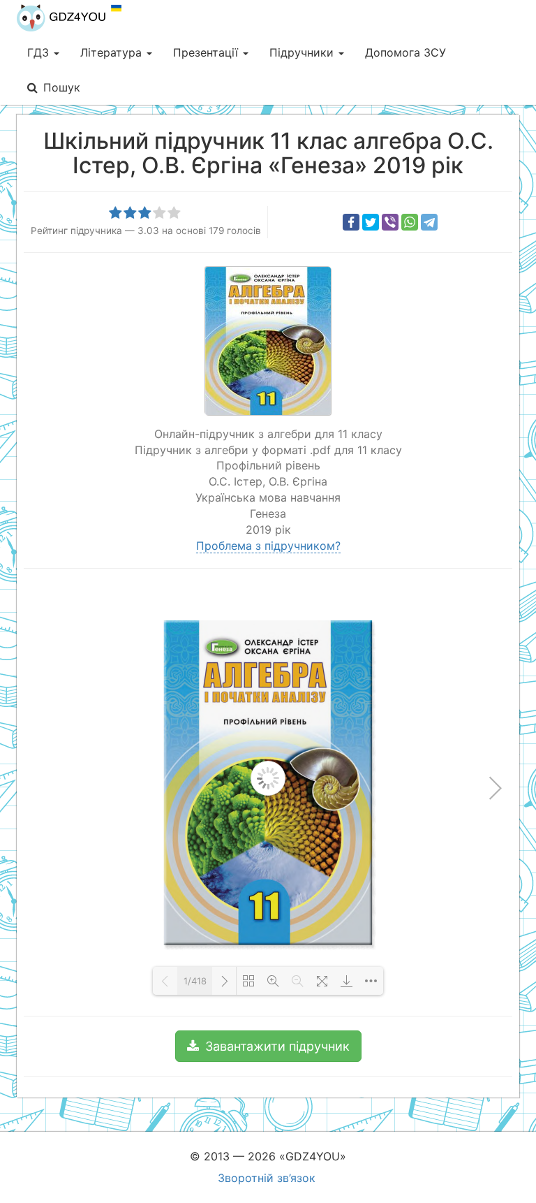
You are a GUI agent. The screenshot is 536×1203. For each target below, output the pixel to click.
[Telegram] (429, 222)
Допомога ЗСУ (405, 52)
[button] (268, 1046)
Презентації (207, 52)
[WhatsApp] (409, 222)
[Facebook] (351, 222)
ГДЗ (39, 52)
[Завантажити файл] (346, 981)
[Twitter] (370, 222)
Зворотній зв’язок (266, 1178)
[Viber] (390, 222)
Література (112, 52)
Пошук (61, 87)
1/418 (195, 980)
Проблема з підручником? (268, 546)
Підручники (303, 52)
